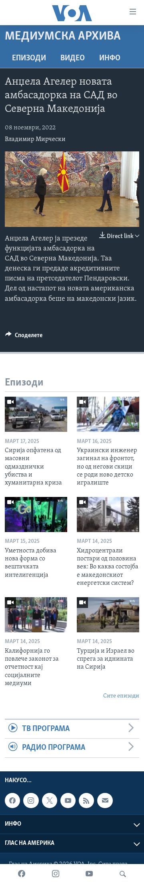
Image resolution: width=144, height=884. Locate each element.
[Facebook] (21, 874)
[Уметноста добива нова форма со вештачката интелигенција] (36, 514)
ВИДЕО (72, 58)
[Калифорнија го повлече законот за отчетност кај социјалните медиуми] (36, 614)
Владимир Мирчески (35, 139)
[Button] (23, 337)
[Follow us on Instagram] (30, 800)
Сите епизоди (121, 696)
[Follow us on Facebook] (12, 800)
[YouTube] (89, 874)
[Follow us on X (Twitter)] (49, 800)
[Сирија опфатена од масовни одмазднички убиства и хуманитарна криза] (36, 414)
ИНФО (109, 58)
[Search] (123, 874)
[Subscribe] (104, 800)
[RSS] (86, 800)
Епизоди (29, 58)
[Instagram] (55, 874)
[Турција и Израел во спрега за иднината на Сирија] (108, 614)
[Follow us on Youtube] (68, 800)
